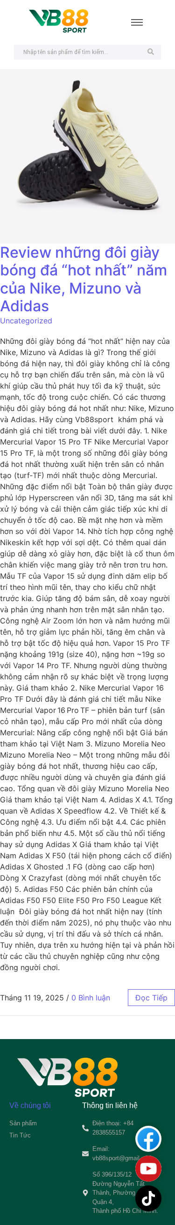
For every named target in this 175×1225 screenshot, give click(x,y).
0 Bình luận (90, 997)
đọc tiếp (151, 997)
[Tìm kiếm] (150, 52)
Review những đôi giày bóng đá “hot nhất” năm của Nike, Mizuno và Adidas (83, 279)
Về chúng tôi (30, 1105)
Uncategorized (26, 320)
